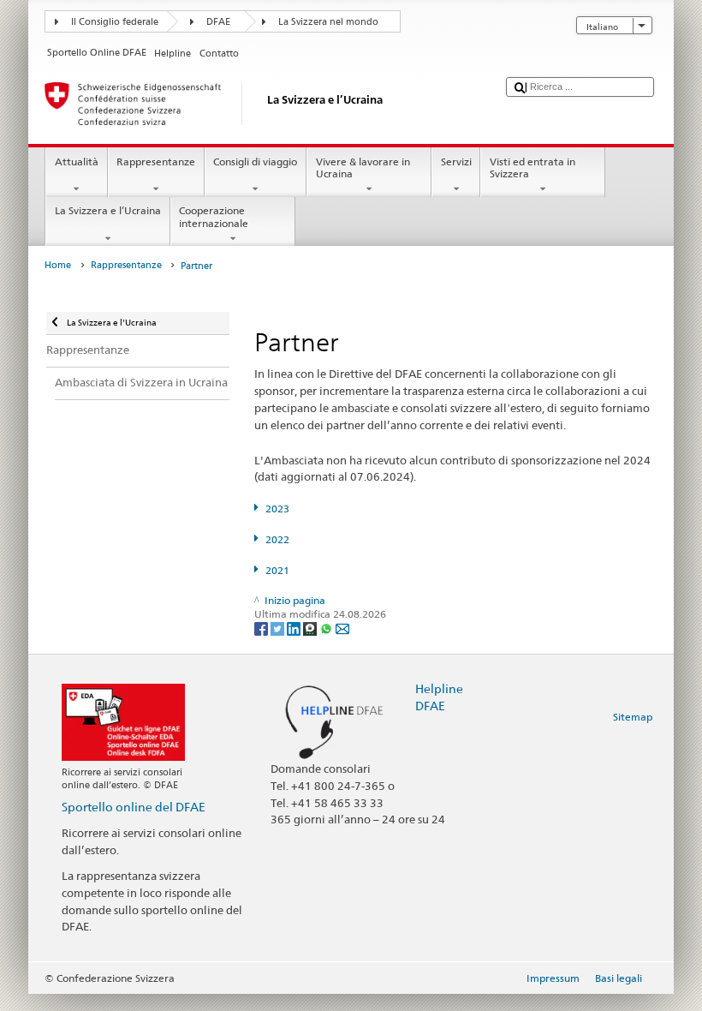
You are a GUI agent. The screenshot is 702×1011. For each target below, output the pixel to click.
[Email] (342, 627)
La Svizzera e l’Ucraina (108, 210)
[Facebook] (262, 627)
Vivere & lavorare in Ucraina (363, 167)
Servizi (456, 161)
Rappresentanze (155, 161)
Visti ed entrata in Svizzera (532, 167)
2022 (277, 539)
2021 (277, 570)
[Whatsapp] (327, 627)
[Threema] (311, 627)
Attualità (76, 161)
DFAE (218, 21)
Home (58, 265)
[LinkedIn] (295, 627)
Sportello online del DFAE (133, 806)
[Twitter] (279, 627)
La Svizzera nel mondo (328, 21)
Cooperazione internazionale (213, 216)
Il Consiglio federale (114, 21)
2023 (277, 508)
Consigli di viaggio (255, 161)
